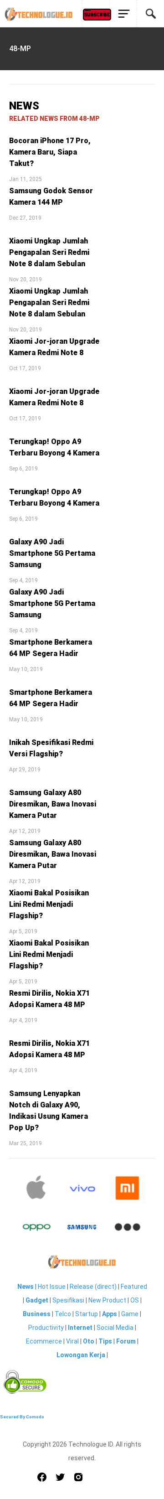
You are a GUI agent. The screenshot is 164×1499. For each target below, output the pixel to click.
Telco (63, 1314)
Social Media (115, 1327)
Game (129, 1314)
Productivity (46, 1327)
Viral (72, 1341)
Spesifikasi (68, 1300)
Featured (134, 1286)
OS (134, 1300)
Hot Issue (52, 1286)
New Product (107, 1300)
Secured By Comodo (22, 1416)
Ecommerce (44, 1341)
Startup (86, 1314)
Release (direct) (93, 1286)
